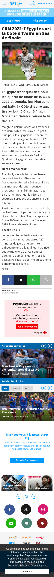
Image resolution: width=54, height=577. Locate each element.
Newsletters (11, 523)
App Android (42, 523)
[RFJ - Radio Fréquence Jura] (13, 543)
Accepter (27, 571)
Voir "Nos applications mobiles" (14, 483)
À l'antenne (41, 20)
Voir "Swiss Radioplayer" (40, 483)
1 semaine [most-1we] (15, 388)
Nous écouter (46, 3)
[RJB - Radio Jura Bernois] (26, 537)
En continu (14, 20)
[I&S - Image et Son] (40, 543)
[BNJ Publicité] (13, 537)
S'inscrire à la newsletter (27, 460)
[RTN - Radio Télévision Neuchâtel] (40, 537)
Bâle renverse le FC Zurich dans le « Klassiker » (26, 410)
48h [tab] (5, 388)
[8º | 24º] (33, 0)
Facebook (9, 509)
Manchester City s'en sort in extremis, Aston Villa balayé (21, 367)
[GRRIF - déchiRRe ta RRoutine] (26, 543)
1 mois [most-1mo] (27, 388)
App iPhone (26, 523)
